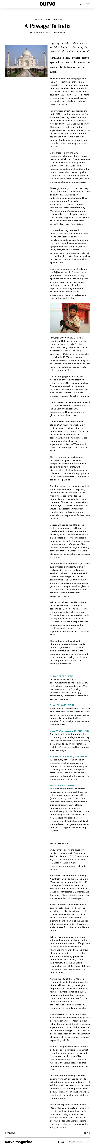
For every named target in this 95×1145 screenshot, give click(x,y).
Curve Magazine (18, 1142)
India (62, 32)
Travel (56, 32)
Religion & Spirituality (41, 32)
